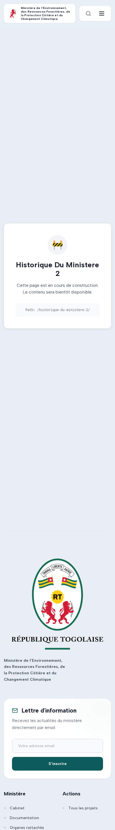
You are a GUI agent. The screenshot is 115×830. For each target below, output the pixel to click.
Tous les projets (83, 808)
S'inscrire (58, 763)
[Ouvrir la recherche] (88, 13)
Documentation (24, 817)
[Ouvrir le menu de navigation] (101, 13)
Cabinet (17, 808)
